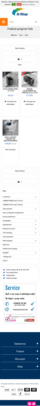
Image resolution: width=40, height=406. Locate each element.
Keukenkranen (7, 225)
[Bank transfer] (7, 390)
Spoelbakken (7, 221)
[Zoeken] (36, 22)
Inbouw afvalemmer (9, 217)
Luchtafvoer (6, 197)
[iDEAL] (20, 390)
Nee (19, 4)
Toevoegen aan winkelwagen (11, 103)
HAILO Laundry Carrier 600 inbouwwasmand (10, 139)
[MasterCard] (27, 390)
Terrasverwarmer (8, 237)
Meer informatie (11, 149)
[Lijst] (21, 59)
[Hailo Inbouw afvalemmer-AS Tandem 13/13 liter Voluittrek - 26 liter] (29, 79)
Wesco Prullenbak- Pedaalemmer (13, 213)
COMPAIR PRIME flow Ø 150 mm (13, 201)
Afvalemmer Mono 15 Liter (10, 90)
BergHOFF (6, 253)
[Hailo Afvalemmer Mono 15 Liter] (10, 79)
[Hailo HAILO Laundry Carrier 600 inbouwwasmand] (10, 128)
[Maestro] (34, 390)
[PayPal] (20, 394)
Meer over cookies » (28, 4)
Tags (20, 35)
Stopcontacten (7, 209)
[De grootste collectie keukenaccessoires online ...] (20, 12)
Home (15, 35)
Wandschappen (8, 241)
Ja (13, 4)
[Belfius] (27, 394)
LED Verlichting (7, 233)
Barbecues (6, 245)
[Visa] (14, 394)
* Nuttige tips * (7, 257)
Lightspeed (25, 384)
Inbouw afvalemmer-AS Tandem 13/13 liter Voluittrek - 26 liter (29, 91)
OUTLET (5, 261)
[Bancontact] (13, 390)
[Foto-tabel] (18, 59)
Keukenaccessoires (9, 229)
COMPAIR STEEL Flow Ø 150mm (13, 205)
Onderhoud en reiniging (10, 249)
